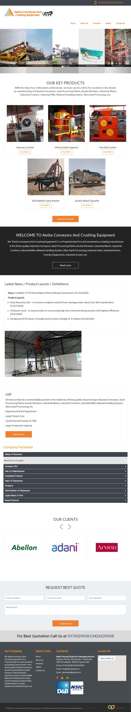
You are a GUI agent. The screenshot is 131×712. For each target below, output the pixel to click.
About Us (84, 23)
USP (9, 394)
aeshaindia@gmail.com (71, 672)
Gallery (108, 23)
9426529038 (117, 2)
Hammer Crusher (25, 147)
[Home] (41, 12)
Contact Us (120, 23)
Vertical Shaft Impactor (66, 147)
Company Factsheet (18, 447)
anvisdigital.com (89, 708)
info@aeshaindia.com (71, 669)
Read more (65, 265)
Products (96, 23)
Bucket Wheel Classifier (87, 200)
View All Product (65, 219)
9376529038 (104, 2)
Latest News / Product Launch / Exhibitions (37, 284)
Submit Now (65, 623)
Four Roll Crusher (108, 147)
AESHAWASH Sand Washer (45, 200)
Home (73, 23)
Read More (25, 152)
